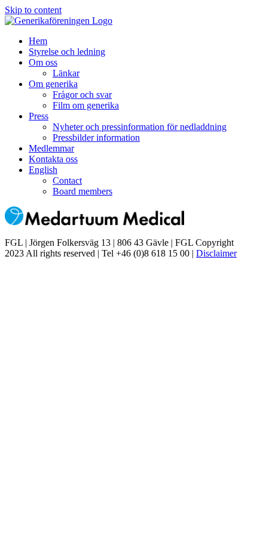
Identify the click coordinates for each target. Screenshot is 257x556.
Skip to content (33, 10)
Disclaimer (216, 253)
